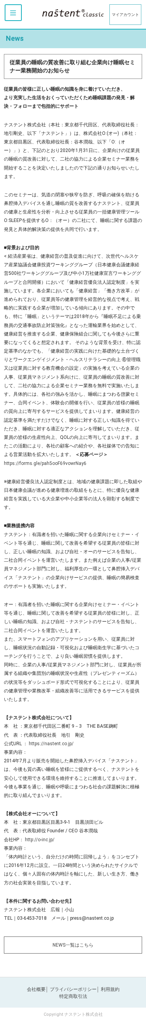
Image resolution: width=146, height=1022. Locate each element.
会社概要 (36, 989)
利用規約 (110, 989)
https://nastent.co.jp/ (51, 743)
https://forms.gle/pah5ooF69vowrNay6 (45, 463)
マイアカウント (125, 14)
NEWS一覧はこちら (73, 945)
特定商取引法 (73, 996)
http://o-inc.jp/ (40, 839)
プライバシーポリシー (73, 989)
